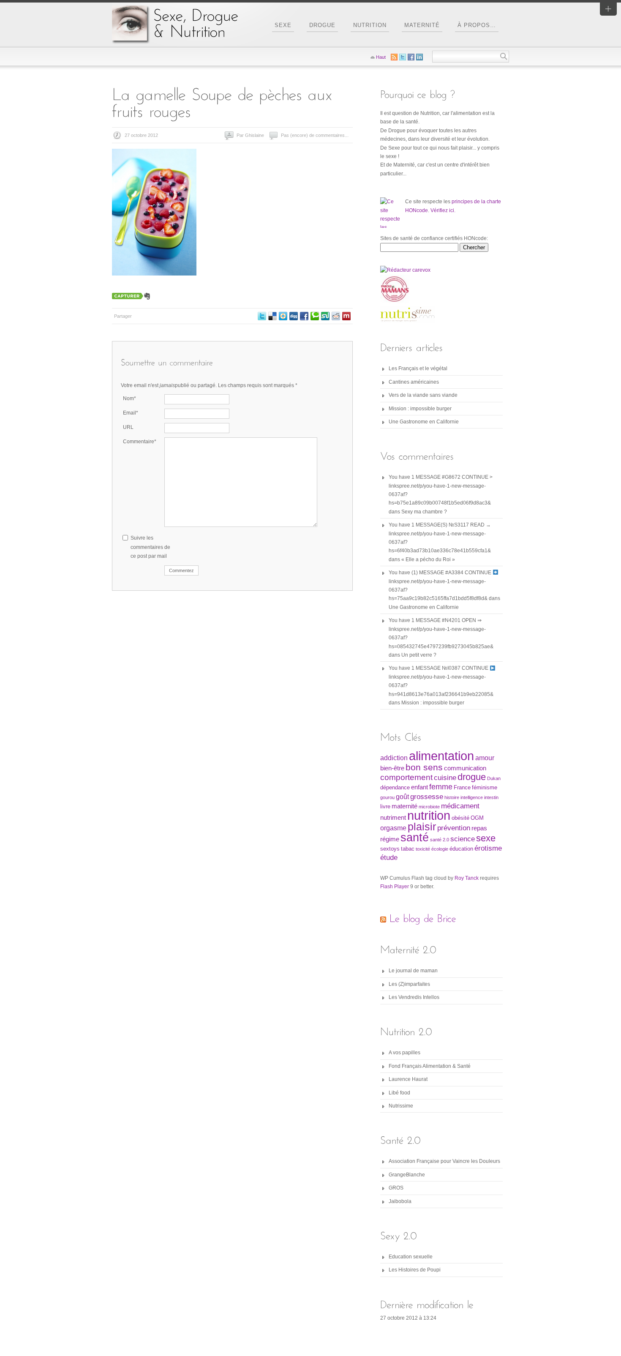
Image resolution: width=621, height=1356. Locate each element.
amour (484, 757)
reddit (336, 316)
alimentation (441, 756)
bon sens (424, 767)
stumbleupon (325, 316)
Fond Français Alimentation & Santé (430, 1066)
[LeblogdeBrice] (422, 919)
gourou (387, 797)
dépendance (395, 787)
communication (465, 768)
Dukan (494, 778)
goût (402, 796)
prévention (453, 828)
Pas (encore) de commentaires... (315, 135)
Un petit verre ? (418, 655)
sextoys (390, 849)
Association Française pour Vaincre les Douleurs (444, 1161)
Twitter (262, 316)
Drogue (322, 25)
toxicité (423, 848)
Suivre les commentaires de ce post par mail (150, 547)
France (462, 787)
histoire (451, 797)
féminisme (484, 787)
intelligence (471, 797)
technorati (314, 316)
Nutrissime (401, 1106)
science (462, 839)
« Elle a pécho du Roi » (428, 559)
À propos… (477, 25)
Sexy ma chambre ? (424, 512)
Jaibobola (400, 1201)
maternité (404, 806)
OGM (477, 818)
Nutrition (370, 25)
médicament (460, 806)
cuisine (445, 777)
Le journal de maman (413, 971)
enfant (419, 787)
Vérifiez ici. (442, 210)
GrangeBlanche (407, 1175)
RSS (394, 57)
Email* (130, 413)
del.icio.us (272, 316)
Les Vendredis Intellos (414, 997)
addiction (394, 757)
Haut (381, 57)
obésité (460, 818)
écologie (439, 848)
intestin (491, 797)
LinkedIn (419, 57)
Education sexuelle (411, 1257)
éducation (461, 849)
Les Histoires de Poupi (415, 1270)
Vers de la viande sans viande (423, 395)
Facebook (411, 57)
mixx (346, 316)
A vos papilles (404, 1053)
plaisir (422, 826)
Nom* (129, 398)
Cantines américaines (414, 382)
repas (479, 828)
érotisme (488, 848)
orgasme (393, 828)
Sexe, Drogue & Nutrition (175, 23)
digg (293, 316)
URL (128, 427)
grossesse (426, 796)
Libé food (399, 1093)
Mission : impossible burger (420, 409)
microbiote (429, 806)
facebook (304, 316)
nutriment (393, 817)
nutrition (428, 815)
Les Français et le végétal (418, 368)
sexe (486, 838)
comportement (406, 777)
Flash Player (394, 886)
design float (283, 316)
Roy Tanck (467, 878)
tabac (407, 849)
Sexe (283, 25)
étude (389, 857)
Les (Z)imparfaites (409, 984)
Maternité (422, 25)
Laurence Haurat (408, 1079)
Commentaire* (139, 442)
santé (414, 837)
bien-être (392, 768)
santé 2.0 (439, 839)
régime (389, 839)
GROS (396, 1188)
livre (385, 806)
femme (440, 787)
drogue (472, 777)
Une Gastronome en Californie (424, 422)
